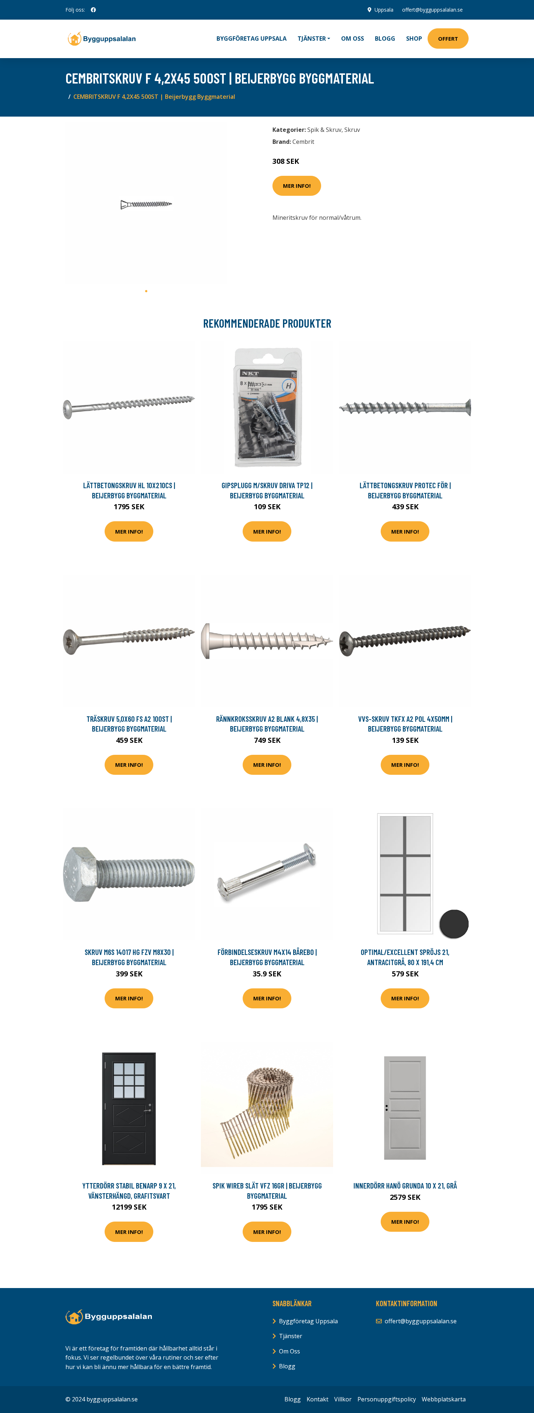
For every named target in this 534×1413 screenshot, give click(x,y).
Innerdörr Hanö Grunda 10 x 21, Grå (405, 1185)
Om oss (352, 38)
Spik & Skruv (324, 130)
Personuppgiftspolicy (386, 1399)
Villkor (343, 1399)
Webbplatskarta (444, 1399)
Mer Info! (297, 185)
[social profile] (93, 10)
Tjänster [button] (312, 38)
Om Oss (289, 1351)
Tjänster (290, 1336)
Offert (448, 38)
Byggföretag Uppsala (252, 38)
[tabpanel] (146, 203)
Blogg (385, 38)
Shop (414, 38)
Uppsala (384, 9)
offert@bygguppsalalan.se (432, 9)
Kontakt (317, 1399)
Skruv (352, 130)
